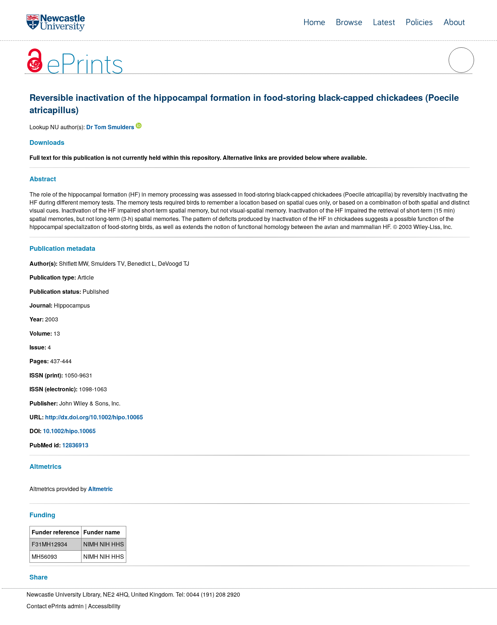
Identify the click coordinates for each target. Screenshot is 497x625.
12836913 (75, 445)
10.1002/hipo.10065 (69, 431)
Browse (349, 22)
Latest (384, 22)
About (454, 22)
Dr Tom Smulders (110, 127)
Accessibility (104, 606)
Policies (419, 22)
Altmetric (100, 488)
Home (314, 22)
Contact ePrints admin (55, 606)
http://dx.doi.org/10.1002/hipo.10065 (94, 417)
